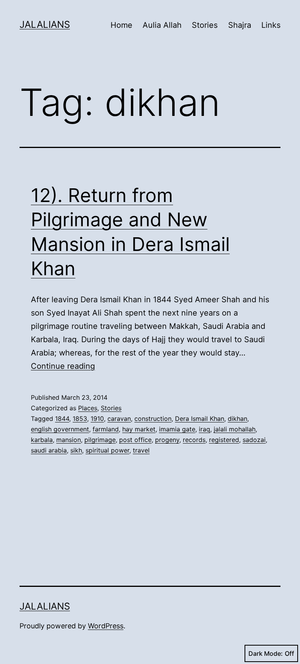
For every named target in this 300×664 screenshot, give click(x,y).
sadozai (254, 440)
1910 (97, 418)
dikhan (237, 418)
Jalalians (45, 24)
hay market (138, 429)
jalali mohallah (234, 429)
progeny (167, 440)
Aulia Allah (162, 25)
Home (121, 25)
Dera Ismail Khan (199, 418)
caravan (119, 418)
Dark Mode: (265, 653)
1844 (62, 418)
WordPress (105, 626)
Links (270, 25)
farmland (106, 429)
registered (224, 440)
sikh (76, 450)
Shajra (239, 25)
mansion (68, 440)
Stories (205, 25)
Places (87, 408)
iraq (204, 429)
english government (60, 429)
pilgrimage (100, 440)
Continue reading (63, 366)
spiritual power (107, 450)
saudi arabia (49, 450)
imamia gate (177, 429)
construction (152, 418)
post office (135, 440)
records (194, 440)
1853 (80, 418)
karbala (42, 440)
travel (141, 450)
